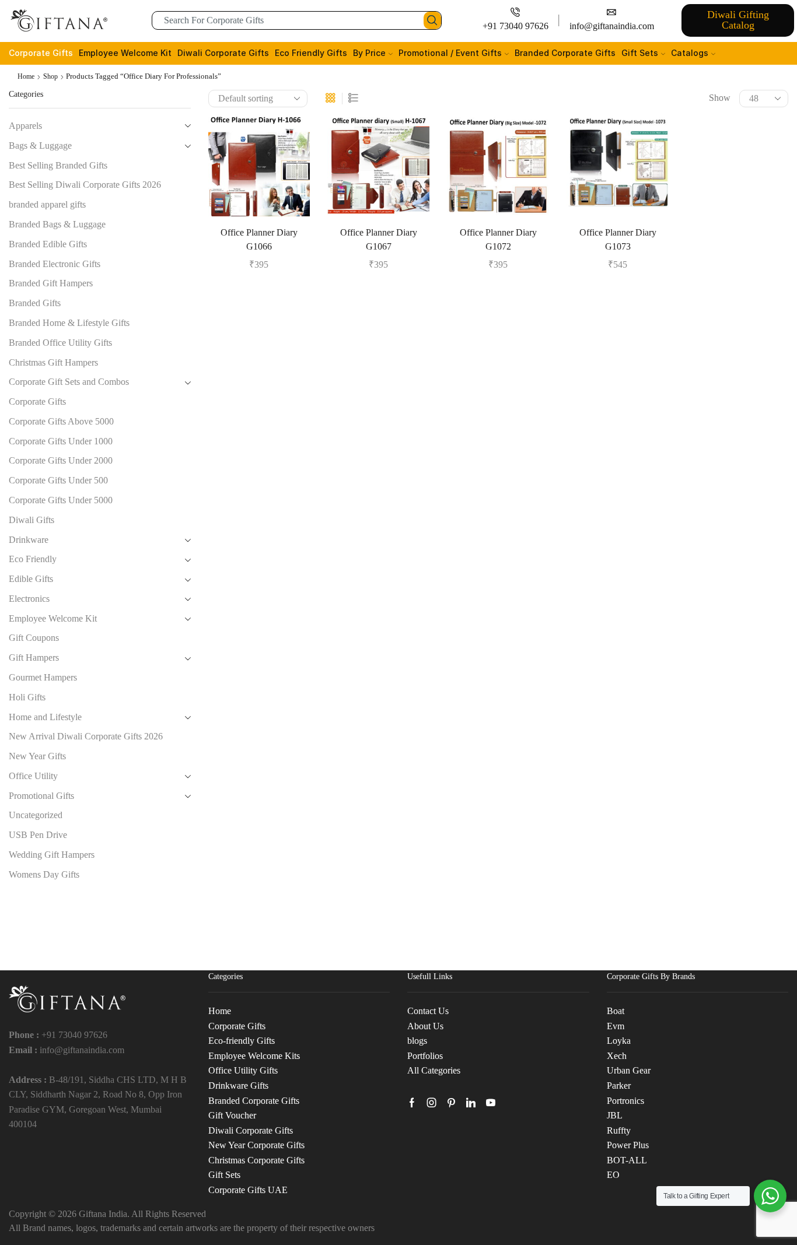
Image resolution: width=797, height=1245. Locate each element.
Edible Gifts (31, 579)
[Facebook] (412, 1102)
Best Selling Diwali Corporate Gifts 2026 (85, 185)
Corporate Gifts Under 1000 (61, 441)
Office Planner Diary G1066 (259, 239)
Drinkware (28, 540)
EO (613, 1175)
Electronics (29, 599)
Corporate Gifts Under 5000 (61, 500)
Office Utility (33, 776)
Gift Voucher (232, 1115)
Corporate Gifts (41, 53)
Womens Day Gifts (44, 874)
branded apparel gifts (47, 204)
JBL (615, 1115)
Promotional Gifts (41, 796)
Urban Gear (629, 1070)
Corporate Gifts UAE (248, 1190)
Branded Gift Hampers (51, 283)
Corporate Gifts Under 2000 (61, 460)
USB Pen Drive (38, 835)
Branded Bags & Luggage (57, 224)
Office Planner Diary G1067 (378, 239)
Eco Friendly (33, 559)
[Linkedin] (471, 1102)
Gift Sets (639, 53)
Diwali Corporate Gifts (223, 53)
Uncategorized (35, 815)
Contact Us (428, 1011)
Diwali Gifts (31, 520)
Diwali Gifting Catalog (738, 20)
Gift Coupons (34, 638)
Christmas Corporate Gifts (256, 1160)
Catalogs (689, 53)
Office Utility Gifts (243, 1070)
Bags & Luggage (40, 145)
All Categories (433, 1070)
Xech (617, 1056)
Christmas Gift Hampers (53, 362)
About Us (425, 1026)
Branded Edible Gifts (48, 244)
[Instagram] (431, 1102)
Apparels (25, 126)
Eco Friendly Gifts (311, 53)
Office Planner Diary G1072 (498, 239)
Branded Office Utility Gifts (60, 343)
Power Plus (628, 1145)
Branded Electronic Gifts (54, 264)
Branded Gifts (35, 303)
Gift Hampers (34, 657)
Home (26, 76)
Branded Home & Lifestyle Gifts (69, 323)
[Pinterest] (451, 1102)
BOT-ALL (627, 1160)
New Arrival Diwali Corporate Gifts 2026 (86, 736)
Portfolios (425, 1056)
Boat (615, 1011)
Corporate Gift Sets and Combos (69, 382)
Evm (615, 1026)
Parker (619, 1085)
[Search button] (432, 20)
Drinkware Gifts (238, 1085)
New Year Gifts (37, 756)
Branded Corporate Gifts (565, 53)
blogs (417, 1041)
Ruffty (619, 1130)
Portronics (625, 1101)
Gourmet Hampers (43, 677)
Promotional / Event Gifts (450, 53)
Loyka (619, 1041)
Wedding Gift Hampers (52, 855)
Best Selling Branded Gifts (58, 165)
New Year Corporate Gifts (256, 1145)
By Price (369, 53)
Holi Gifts (27, 697)
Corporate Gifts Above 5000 (61, 421)
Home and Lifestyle (45, 717)
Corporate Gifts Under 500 (58, 480)
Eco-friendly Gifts (241, 1041)
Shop (50, 76)
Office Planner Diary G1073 (617, 239)
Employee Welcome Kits (254, 1056)
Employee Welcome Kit (125, 53)
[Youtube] (490, 1102)
